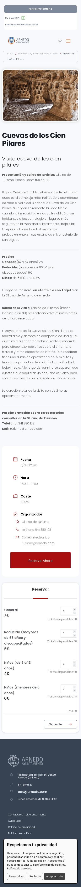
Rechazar (35, 876)
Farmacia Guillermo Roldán (21, 24)
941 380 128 (43, 530)
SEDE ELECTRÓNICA (40, 9)
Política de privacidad (21, 827)
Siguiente (56, 724)
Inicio (10, 53)
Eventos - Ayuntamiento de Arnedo (38, 53)
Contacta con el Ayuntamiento (27, 814)
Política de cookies (19, 833)
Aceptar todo (54, 876)
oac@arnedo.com (32, 792)
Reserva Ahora (40, 561)
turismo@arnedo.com (38, 543)
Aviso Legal (15, 821)
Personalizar (17, 876)
